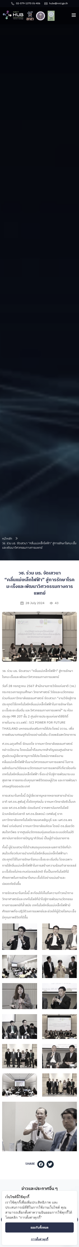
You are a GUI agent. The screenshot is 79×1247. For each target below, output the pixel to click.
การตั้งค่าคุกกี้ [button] (39, 1239)
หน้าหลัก (7, 538)
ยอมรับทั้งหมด (39, 1227)
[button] (40, 1164)
